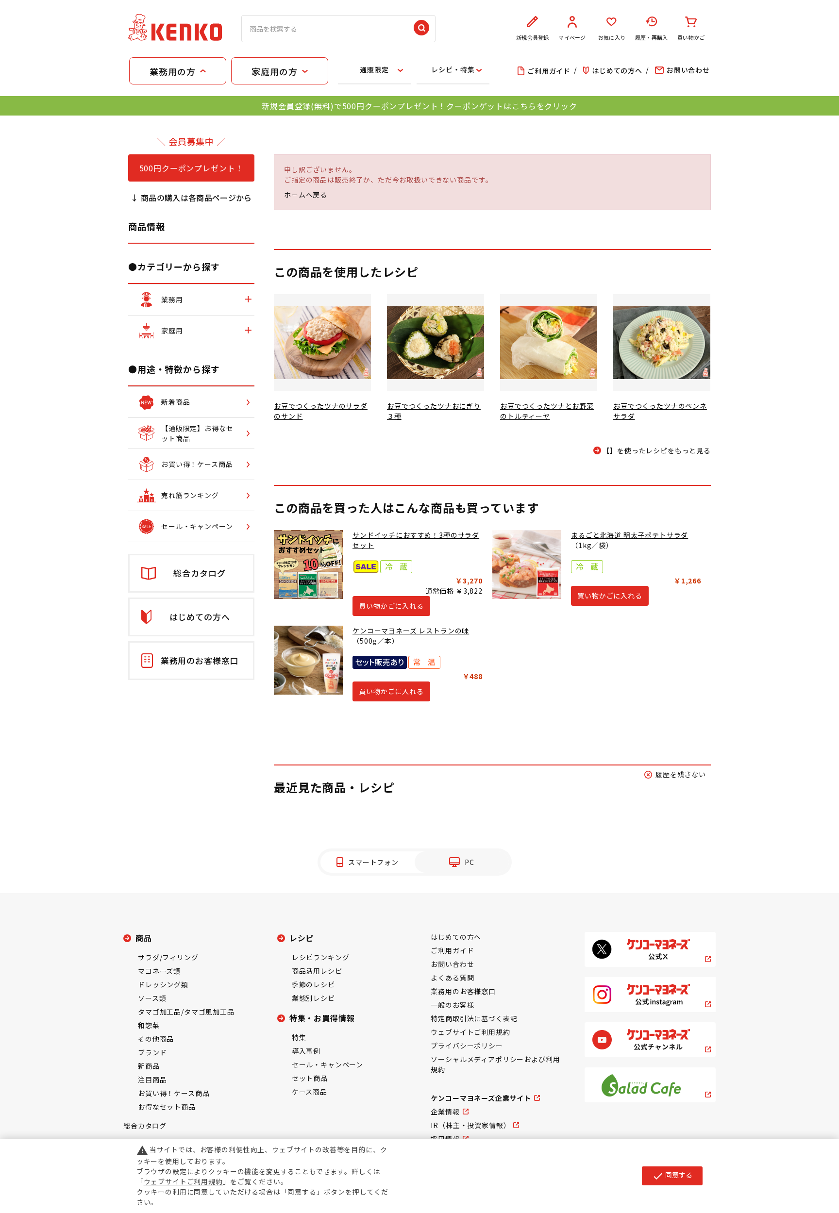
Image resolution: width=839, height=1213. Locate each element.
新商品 (149, 1066)
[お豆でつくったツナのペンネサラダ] (661, 342)
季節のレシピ (313, 984)
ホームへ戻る (305, 194)
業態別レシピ (313, 998)
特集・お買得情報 (322, 1018)
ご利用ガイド (452, 950)
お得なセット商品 (167, 1107)
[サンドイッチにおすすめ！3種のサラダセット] (308, 564)
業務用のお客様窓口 (463, 991)
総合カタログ (145, 1125)
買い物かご (691, 37)
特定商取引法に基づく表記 (474, 1018)
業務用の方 (172, 71)
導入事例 (306, 1051)
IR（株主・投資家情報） (470, 1125)
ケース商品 (309, 1092)
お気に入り (611, 37)
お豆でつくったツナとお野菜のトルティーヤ (547, 411)
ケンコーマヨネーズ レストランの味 (410, 630)
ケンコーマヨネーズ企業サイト (481, 1098)
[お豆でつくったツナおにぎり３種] (435, 342)
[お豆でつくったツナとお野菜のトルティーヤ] (548, 342)
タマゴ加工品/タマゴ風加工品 (186, 1011)
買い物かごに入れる (391, 606)
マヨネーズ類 (159, 971)
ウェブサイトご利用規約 (470, 1032)
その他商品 (156, 1039)
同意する (672, 1175)
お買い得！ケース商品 (173, 1093)
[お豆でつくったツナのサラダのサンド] (322, 342)
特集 (299, 1037)
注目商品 (152, 1079)
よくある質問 (452, 977)
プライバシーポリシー (467, 1045)
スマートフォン (373, 862)
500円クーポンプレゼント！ (191, 168)
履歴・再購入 (651, 37)
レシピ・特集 (452, 69)
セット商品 (310, 1078)
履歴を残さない (680, 774)
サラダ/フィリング (168, 957)
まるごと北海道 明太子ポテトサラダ (629, 535)
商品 (143, 938)
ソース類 (152, 998)
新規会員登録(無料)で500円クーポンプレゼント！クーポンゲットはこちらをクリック (419, 106)
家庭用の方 (274, 71)
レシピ (301, 938)
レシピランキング (321, 957)
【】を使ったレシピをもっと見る (657, 450)
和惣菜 (149, 1025)
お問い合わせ (452, 964)
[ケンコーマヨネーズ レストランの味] (308, 660)
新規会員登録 (532, 37)
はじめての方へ (456, 937)
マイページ (572, 37)
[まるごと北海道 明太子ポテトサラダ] (526, 564)
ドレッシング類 (163, 984)
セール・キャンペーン (327, 1064)
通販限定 (374, 69)
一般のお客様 (452, 1005)
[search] (421, 29)
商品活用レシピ (317, 971)
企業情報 (445, 1111)
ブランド (152, 1052)
